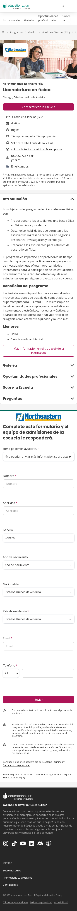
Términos (58, 761)
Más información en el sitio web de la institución (38, 351)
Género (8, 530)
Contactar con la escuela (38, 107)
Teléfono (10, 665)
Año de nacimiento (15, 557)
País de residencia (16, 611)
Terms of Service (11, 777)
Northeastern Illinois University (23, 84)
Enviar (38, 700)
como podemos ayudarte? (21, 449)
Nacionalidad (11, 584)
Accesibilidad (61, 902)
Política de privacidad (41, 902)
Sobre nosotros (12, 870)
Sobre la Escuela (67, 18)
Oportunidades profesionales (48, 18)
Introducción (11, 20)
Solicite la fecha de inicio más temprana (36, 149)
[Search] (63, 6)
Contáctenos (10, 884)
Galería (29, 20)
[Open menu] (71, 6)
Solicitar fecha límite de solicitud (32, 143)
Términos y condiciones (15, 902)
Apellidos (10, 503)
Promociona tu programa (17, 877)
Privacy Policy (60, 774)
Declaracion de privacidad (16, 765)
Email (7, 638)
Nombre (9, 476)
